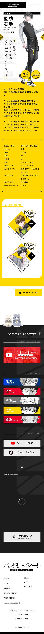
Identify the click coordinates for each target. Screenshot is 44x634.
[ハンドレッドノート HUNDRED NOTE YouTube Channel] (22, 355)
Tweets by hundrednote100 (11, 474)
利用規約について (22, 618)
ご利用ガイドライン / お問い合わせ (22, 610)
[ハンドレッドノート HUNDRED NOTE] (13, 5)
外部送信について (22, 614)
